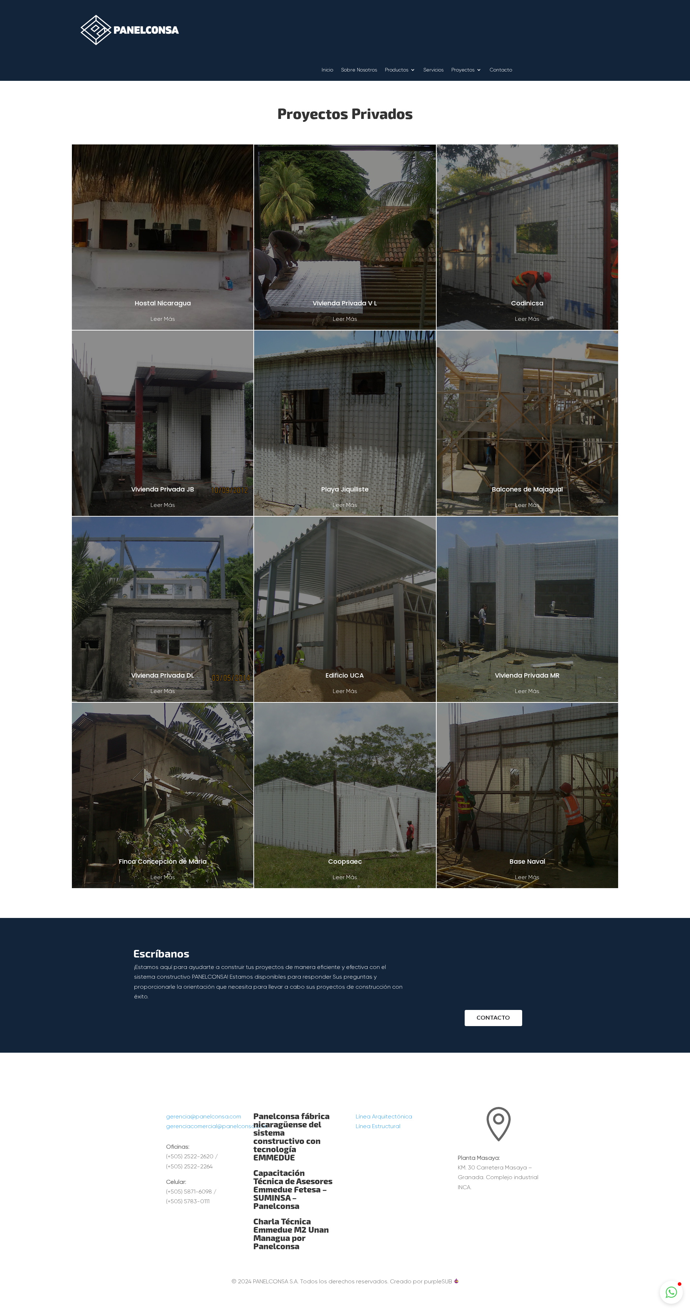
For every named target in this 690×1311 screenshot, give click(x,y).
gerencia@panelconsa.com (203, 1116)
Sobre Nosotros (359, 70)
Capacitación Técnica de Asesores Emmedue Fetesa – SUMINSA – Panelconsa (292, 1189)
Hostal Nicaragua (163, 303)
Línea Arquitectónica (384, 1116)
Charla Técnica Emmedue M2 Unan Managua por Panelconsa (291, 1233)
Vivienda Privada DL (162, 675)
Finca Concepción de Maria (163, 861)
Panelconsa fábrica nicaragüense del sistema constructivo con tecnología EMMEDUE (291, 1136)
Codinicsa (527, 303)
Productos (396, 70)
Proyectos (462, 70)
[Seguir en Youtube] (513, 1087)
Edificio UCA (345, 675)
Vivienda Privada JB (162, 489)
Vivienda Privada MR (527, 675)
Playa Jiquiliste (345, 489)
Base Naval (527, 861)
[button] (671, 1292)
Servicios (433, 70)
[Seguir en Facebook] (484, 1087)
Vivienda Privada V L (345, 303)
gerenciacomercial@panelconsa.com (217, 1126)
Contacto (500, 70)
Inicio (327, 70)
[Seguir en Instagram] (498, 1087)
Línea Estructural (378, 1126)
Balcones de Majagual (527, 489)
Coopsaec (345, 861)
